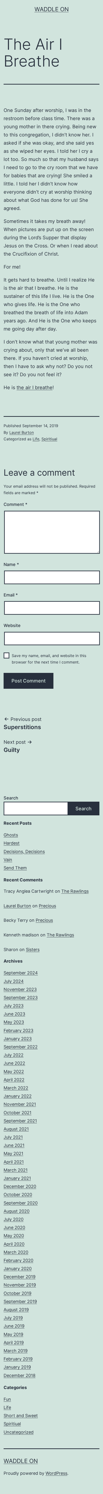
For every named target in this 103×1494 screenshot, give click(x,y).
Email (11, 594)
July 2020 (13, 1219)
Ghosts (11, 834)
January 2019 (17, 1367)
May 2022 (14, 1071)
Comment (15, 504)
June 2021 (14, 1145)
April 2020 (14, 1244)
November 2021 (20, 1104)
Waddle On (51, 9)
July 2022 (13, 1054)
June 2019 (14, 1325)
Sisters (33, 949)
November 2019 (20, 1284)
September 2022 (21, 1046)
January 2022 (18, 1096)
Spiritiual (49, 439)
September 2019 (20, 1301)
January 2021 (17, 1178)
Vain (8, 859)
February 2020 (18, 1260)
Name (11, 564)
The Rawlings (75, 891)
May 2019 (13, 1334)
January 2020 (18, 1268)
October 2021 (17, 1112)
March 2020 (16, 1252)
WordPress (56, 1473)
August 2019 (16, 1309)
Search (11, 797)
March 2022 (16, 1087)
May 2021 (13, 1153)
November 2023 (20, 989)
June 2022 (14, 1063)
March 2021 (16, 1170)
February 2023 (18, 1030)
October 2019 (17, 1293)
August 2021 (16, 1128)
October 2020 (18, 1194)
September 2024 (21, 972)
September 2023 (21, 997)
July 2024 (14, 981)
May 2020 (14, 1235)
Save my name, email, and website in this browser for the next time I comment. (49, 658)
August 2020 (16, 1211)
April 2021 (14, 1161)
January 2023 (18, 1038)
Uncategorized (19, 1432)
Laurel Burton (21, 432)
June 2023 (14, 1013)
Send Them (15, 867)
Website (12, 625)
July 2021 (13, 1137)
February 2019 (18, 1358)
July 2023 (13, 1005)
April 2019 (14, 1342)
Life (36, 439)
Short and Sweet (21, 1415)
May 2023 (14, 1022)
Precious (47, 905)
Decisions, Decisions (24, 851)
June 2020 (14, 1227)
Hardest (12, 843)
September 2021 (20, 1120)
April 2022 (14, 1079)
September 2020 (21, 1202)
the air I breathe (34, 387)
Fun (7, 1399)
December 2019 (19, 1276)
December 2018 (19, 1375)
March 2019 (16, 1350)
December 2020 (20, 1186)
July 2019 (13, 1317)
